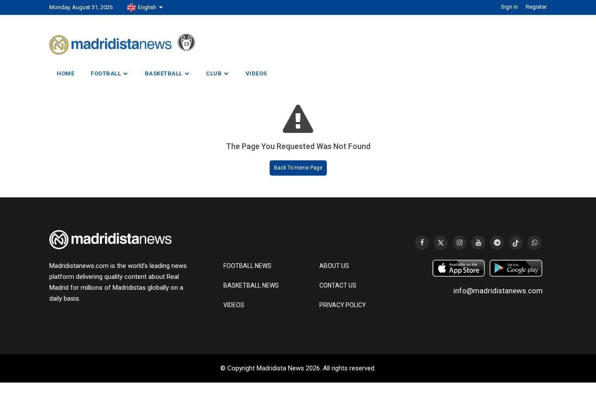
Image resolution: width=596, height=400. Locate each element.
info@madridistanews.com (498, 290)
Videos (256, 73)
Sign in (509, 6)
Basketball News (251, 285)
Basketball (163, 73)
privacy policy (342, 305)
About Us (334, 265)
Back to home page (298, 168)
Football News (247, 265)
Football (106, 73)
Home (65, 73)
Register (536, 6)
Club (214, 73)
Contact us (337, 285)
